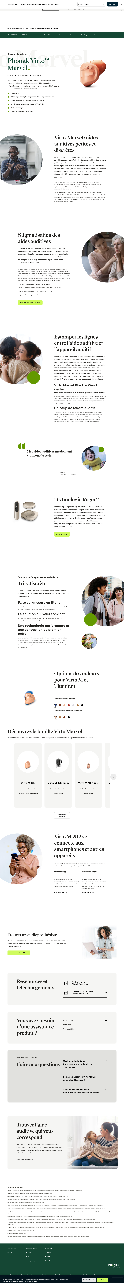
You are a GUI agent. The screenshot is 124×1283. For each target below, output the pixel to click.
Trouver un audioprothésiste (19, 953)
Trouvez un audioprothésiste (50, 10)
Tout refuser (103, 1280)
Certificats (54, 1274)
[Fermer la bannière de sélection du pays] (122, 4)
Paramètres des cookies (89, 1280)
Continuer (112, 4)
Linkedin (49, 1252)
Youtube (49, 1256)
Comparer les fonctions (66, 35)
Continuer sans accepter (117, 1277)
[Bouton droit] (113, 777)
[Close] (122, 10)
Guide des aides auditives (25, 1159)
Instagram (49, 1260)
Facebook (49, 1248)
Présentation (48, 35)
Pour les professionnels (88, 35)
